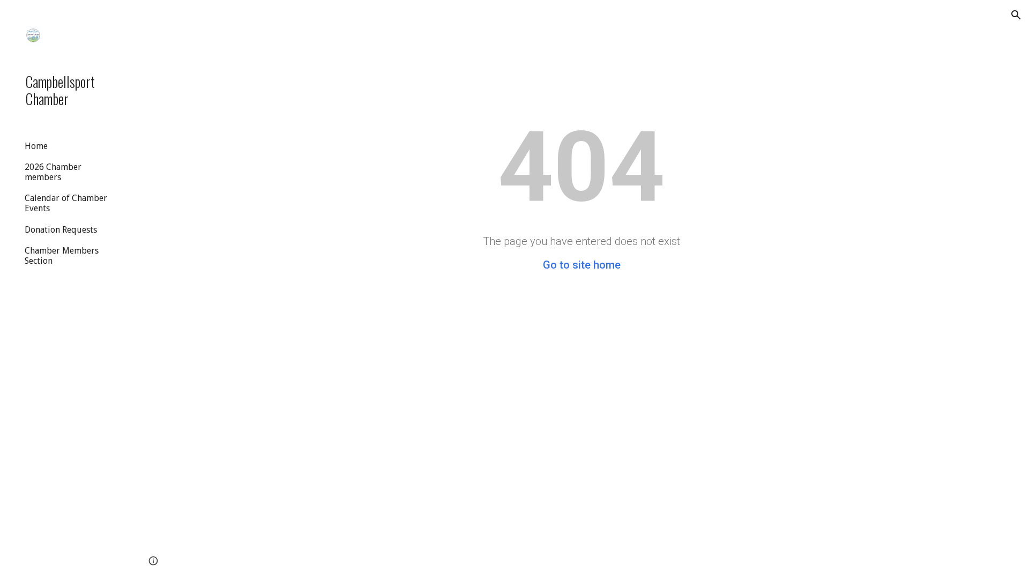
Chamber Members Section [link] (62, 256)
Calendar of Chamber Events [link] (66, 203)
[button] (1016, 15)
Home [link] (36, 146)
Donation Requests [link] (61, 230)
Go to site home (582, 264)
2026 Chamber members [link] (53, 172)
